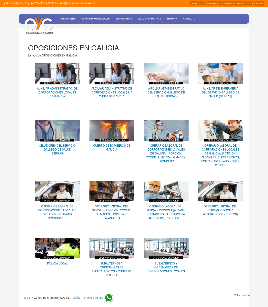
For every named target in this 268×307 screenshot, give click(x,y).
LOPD (76, 298)
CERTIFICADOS (124, 18)
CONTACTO (189, 18)
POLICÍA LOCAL (57, 263)
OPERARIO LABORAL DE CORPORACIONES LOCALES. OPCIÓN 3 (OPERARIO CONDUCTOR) (57, 212)
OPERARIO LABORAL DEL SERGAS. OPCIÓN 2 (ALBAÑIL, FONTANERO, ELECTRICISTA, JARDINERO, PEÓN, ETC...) (166, 212)
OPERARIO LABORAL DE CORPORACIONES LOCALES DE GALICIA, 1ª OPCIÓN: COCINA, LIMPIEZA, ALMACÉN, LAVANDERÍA (166, 153)
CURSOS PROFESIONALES (95, 18)
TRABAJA (172, 18)
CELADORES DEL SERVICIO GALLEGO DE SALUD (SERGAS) (57, 149)
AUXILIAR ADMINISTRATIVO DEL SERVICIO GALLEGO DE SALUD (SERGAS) (166, 92)
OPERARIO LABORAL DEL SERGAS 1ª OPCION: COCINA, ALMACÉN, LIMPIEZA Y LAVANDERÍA (111, 212)
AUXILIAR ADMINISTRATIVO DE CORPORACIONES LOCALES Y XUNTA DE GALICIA (111, 92)
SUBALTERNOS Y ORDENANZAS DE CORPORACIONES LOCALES (166, 267)
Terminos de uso (92, 298)
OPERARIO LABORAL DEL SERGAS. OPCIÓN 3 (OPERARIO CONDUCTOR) (220, 210)
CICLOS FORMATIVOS (149, 18)
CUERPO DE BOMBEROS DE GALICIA (111, 147)
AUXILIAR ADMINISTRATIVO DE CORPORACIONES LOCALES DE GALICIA (57, 92)
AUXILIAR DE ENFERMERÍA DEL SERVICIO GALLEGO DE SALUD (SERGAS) (220, 92)
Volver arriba (242, 295)
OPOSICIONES (68, 18)
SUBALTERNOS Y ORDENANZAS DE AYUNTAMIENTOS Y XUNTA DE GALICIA (112, 269)
